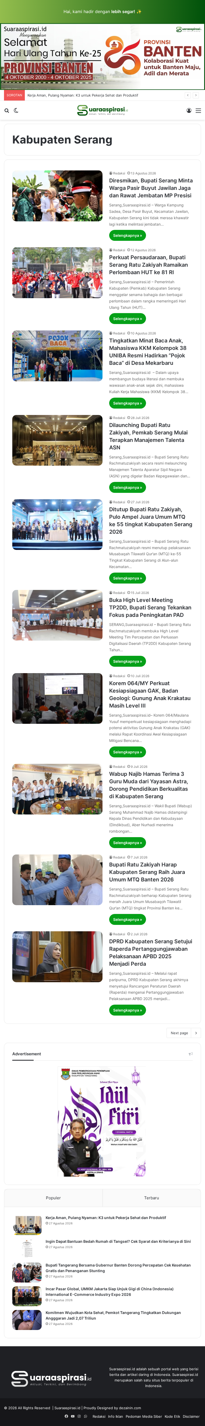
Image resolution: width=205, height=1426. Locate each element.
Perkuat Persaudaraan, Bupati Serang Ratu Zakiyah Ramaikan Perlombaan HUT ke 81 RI (148, 264)
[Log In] (189, 112)
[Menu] (198, 112)
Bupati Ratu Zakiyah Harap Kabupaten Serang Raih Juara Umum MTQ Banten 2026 (147, 872)
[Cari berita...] (6, 112)
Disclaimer (191, 1416)
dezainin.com (130, 1408)
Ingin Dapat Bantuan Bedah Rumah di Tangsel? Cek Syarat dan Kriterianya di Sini (118, 1241)
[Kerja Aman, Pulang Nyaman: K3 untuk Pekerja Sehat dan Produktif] (27, 1225)
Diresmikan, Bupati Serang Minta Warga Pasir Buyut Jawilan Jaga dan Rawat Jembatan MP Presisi (151, 188)
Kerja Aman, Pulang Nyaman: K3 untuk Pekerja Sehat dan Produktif (106, 1217)
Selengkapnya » (127, 235)
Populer (53, 1197)
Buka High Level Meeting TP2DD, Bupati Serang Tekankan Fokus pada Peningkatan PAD (150, 607)
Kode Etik (172, 1416)
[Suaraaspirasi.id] (102, 110)
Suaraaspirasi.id (67, 1408)
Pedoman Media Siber (144, 1416)
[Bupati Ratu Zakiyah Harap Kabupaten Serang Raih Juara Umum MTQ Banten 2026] (57, 879)
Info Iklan (115, 1416)
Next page (179, 1033)
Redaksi (119, 173)
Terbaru (151, 1197)
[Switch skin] (16, 112)
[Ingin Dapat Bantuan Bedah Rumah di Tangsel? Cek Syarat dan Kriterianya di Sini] (27, 1249)
